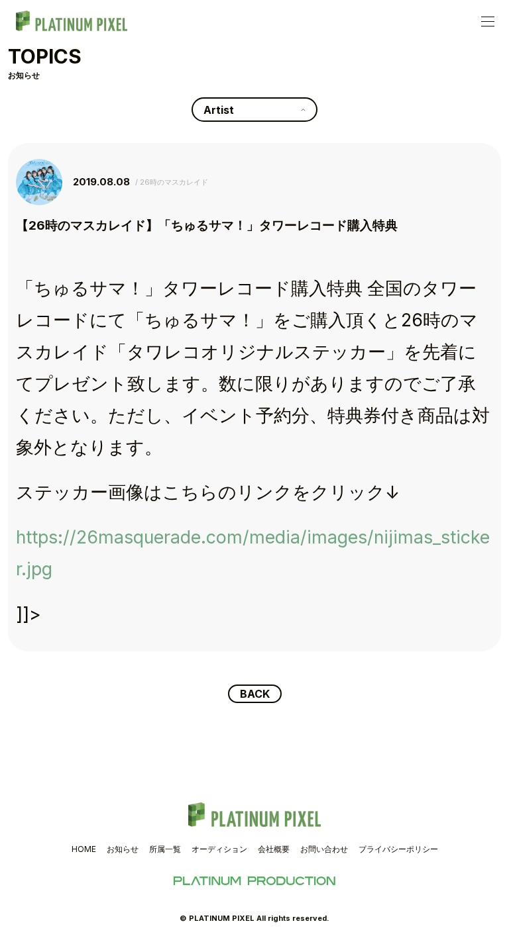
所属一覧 (165, 849)
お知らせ (123, 849)
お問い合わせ (324, 849)
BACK (255, 693)
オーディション (219, 849)
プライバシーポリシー (398, 849)
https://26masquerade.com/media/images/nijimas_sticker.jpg (253, 552)
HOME (84, 849)
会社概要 (274, 849)
